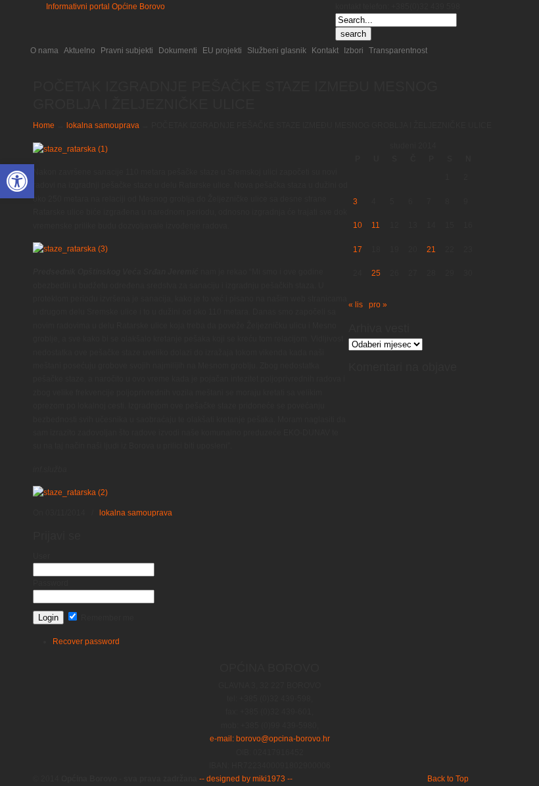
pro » (378, 304)
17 (357, 249)
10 (357, 225)
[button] (17, 181)
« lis (355, 304)
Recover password (86, 641)
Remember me (106, 617)
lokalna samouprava (102, 125)
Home (44, 125)
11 (375, 225)
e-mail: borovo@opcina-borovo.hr (270, 738)
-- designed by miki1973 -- (245, 778)
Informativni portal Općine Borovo (105, 6)
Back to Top (448, 778)
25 (376, 273)
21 (431, 249)
